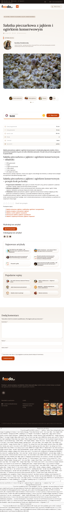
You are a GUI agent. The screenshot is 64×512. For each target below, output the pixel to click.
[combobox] (56, 6)
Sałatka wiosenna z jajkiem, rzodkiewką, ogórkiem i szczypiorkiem (25, 209)
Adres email (5, 347)
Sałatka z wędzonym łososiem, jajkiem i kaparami (20, 216)
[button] (17, 6)
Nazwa (4, 340)
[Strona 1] (30, 102)
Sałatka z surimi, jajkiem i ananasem (16, 213)
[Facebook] (45, 2)
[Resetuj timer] (44, 115)
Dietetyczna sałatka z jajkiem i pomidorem (18, 214)
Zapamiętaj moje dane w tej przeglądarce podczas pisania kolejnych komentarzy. (23, 354)
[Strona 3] (33, 102)
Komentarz (5, 321)
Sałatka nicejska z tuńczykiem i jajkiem (17, 211)
